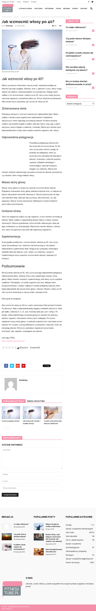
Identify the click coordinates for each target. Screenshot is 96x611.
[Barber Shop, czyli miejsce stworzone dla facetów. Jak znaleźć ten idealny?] (39, 536)
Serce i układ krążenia (74, 540)
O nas (19, 2)
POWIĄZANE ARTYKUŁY (13, 401)
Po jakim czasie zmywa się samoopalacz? (20, 547)
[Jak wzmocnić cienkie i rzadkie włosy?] (32, 412)
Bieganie (66, 8)
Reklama (26, 2)
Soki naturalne (71, 536)
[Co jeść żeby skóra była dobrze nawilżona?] (53, 412)
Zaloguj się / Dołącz (8, 2)
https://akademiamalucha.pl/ (13, 341)
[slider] (9, 347)
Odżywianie (49, 8)
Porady (75, 8)
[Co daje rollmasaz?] (7, 526)
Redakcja (9, 26)
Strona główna (25, 8)
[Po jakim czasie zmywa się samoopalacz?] (7, 547)
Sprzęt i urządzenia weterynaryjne (79, 528)
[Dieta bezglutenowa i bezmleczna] (39, 551)
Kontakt (33, 2)
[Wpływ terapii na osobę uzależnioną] (39, 526)
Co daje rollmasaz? (76, 27)
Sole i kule (70, 532)
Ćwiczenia (38, 8)
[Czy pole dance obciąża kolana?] (7, 536)
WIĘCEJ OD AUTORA (36, 401)
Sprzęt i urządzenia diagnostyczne (79, 558)
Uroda (58, 8)
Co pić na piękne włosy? (11, 421)
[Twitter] (92, 1)
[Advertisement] (14, 154)
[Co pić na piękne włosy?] (11, 412)
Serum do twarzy (73, 562)
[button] (91, 9)
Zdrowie (83, 8)
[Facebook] (88, 1)
